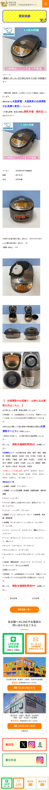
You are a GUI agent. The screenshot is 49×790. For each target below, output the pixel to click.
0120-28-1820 (26, 726)
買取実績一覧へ (24, 609)
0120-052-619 (26, 688)
